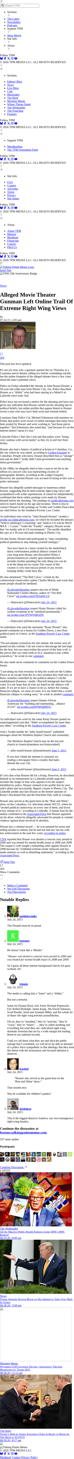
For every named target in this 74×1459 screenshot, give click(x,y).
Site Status (13, 198)
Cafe (10, 91)
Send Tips (5, 270)
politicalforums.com (62, 500)
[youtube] (15, 58)
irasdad (24, 1068)
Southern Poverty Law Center (53, 633)
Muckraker (13, 94)
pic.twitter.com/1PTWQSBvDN (25, 614)
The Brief (12, 97)
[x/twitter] (9, 58)
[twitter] (8, 1454)
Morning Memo (16, 101)
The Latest (13, 18)
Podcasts (12, 25)
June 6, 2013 (59, 769)
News (10, 84)
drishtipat (25, 1108)
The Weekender (16, 107)
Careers (11, 243)
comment (38, 656)
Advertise (12, 188)
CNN (3, 839)
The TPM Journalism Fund (22, 149)
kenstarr (24, 940)
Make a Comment (17, 885)
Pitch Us (12, 247)
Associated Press (36, 814)
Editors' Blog (14, 81)
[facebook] (5, 58)
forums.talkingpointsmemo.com (23, 1132)
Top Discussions (16, 891)
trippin (23, 984)
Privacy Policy (29, 1457)
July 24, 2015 (49, 602)
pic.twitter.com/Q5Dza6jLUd (32, 596)
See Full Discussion (18, 888)
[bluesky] (1, 58)
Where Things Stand (19, 104)
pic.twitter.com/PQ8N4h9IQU (34, 706)
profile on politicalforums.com (17, 519)
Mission (11, 234)
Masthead (12, 237)
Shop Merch (14, 35)
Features (12, 114)
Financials (13, 240)
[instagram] (12, 58)
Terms (10, 192)
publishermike (28, 916)
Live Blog (13, 88)
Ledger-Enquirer (57, 452)
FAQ (10, 182)
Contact (11, 185)
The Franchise (15, 110)
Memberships (14, 146)
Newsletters (13, 22)
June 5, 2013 (59, 750)
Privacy (11, 195)
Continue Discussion (12, 1167)
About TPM (14, 230)
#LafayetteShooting (18, 589)
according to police (55, 833)
